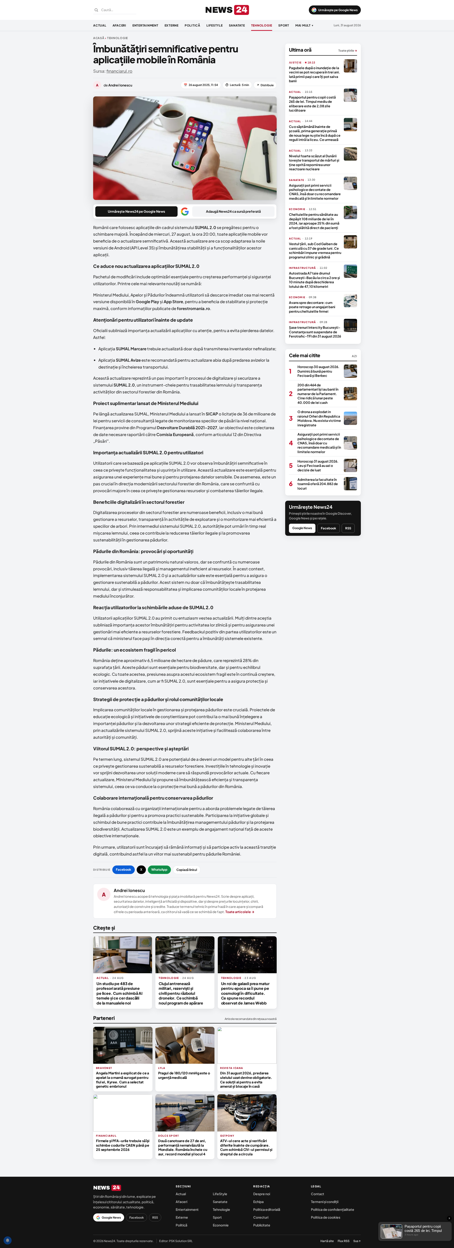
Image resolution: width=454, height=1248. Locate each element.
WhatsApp (159, 869)
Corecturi (260, 1217)
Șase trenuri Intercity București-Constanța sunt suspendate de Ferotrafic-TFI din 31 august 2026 (315, 331)
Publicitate (261, 1225)
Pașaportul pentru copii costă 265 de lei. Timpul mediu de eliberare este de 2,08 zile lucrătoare (312, 103)
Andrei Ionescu (129, 890)
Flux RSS (343, 1241)
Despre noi (261, 1194)
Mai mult (304, 25)
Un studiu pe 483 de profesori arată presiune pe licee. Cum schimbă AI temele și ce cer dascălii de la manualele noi (119, 993)
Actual (99, 25)
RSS (348, 528)
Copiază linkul (186, 870)
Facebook (123, 869)
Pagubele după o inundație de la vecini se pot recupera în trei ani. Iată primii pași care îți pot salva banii (314, 74)
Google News (302, 528)
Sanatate (237, 25)
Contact (317, 1194)
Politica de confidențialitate (332, 1209)
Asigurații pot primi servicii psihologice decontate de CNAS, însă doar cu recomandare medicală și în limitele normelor (315, 191)
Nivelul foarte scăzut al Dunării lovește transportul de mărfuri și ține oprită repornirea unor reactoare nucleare (314, 162)
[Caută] (96, 10)
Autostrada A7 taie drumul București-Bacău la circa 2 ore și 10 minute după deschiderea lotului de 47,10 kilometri (314, 279)
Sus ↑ (357, 1241)
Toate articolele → (239, 912)
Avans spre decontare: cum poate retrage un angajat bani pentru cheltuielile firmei (312, 306)
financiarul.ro (119, 71)
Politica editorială (266, 1209)
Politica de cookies (325, 1217)
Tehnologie (261, 25)
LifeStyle (214, 25)
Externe (172, 25)
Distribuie (265, 85)
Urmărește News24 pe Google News (136, 211)
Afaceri (119, 25)
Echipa (258, 1201)
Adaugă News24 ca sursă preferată (233, 211)
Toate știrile (347, 50)
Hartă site (327, 1241)
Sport (283, 25)
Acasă (99, 38)
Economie (221, 1225)
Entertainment (145, 25)
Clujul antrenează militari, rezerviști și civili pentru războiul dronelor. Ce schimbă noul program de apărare (181, 993)
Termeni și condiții (324, 1201)
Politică (192, 25)
